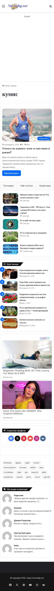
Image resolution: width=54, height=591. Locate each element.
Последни (8, 185)
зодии (27, 463)
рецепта (35, 472)
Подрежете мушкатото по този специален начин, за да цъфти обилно (33, 297)
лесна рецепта (10, 467)
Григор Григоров (22, 533)
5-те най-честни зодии (30, 220)
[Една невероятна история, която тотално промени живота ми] (9, 274)
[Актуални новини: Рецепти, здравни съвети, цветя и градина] (17, 6)
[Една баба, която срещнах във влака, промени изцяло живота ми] (9, 286)
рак (26, 472)
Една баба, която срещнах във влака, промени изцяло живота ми (35, 284)
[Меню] (3, 7)
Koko (16, 545)
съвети (19, 477)
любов (32, 467)
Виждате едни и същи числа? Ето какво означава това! (34, 196)
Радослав (18, 495)
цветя (28, 477)
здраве (18, 463)
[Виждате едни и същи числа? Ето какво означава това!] (10, 198)
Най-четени (26, 185)
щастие (47, 477)
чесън (37, 477)
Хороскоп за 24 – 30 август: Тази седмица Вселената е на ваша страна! (35, 210)
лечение (23, 467)
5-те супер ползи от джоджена (33, 232)
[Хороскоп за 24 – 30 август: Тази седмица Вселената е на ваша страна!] (10, 211)
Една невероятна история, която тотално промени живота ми (34, 272)
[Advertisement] (27, 52)
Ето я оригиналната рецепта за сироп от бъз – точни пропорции (34, 309)
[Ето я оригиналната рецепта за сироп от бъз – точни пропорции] (9, 311)
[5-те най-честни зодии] (10, 224)
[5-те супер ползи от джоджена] (10, 236)
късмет (36, 463)
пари (19, 472)
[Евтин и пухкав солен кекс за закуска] (9, 323)
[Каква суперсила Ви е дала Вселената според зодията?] (10, 249)
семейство (8, 477)
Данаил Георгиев (22, 520)
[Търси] (50, 7)
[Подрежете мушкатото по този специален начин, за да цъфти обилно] (9, 298)
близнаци (7, 463)
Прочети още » (11, 173)
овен (41, 467)
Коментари (45, 185)
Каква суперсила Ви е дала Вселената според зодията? (32, 247)
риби (44, 472)
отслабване (8, 472)
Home (7, 86)
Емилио (18, 508)
